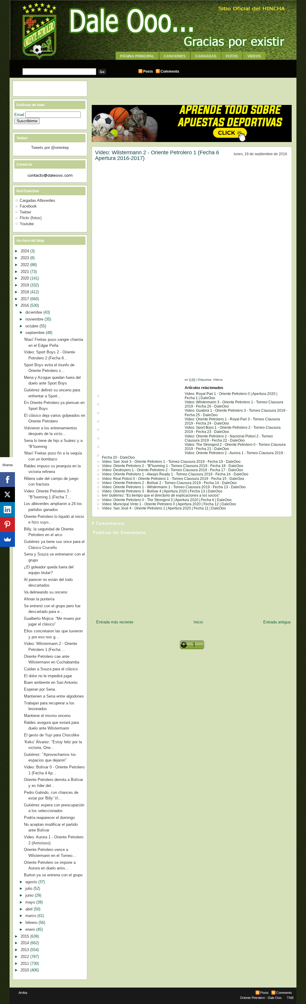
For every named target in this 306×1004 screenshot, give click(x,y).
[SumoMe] (7, 539)
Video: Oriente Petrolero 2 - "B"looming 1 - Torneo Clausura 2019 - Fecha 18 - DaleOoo (172, 466)
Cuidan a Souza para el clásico (51, 669)
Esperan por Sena (39, 689)
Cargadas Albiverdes (37, 200)
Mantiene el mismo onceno (47, 715)
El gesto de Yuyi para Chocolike (51, 735)
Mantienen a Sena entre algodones (54, 696)
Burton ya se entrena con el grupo (53, 875)
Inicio (198, 622)
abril (29, 909)
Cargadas (205, 56)
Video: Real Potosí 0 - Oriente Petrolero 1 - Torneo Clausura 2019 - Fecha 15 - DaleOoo (173, 479)
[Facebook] (7, 479)
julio (29, 888)
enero (30, 929)
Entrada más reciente (114, 622)
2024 (25, 251)
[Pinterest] (7, 524)
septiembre (35, 332)
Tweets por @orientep (50, 147)
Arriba (23, 992)
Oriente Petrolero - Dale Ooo (260, 998)
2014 (25, 943)
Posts (148, 71)
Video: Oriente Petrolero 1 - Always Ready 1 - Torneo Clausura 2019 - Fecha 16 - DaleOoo (175, 474)
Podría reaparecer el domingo (49, 817)
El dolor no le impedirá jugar (48, 676)
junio (30, 895)
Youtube (27, 224)
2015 (25, 936)
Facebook (28, 206)
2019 (25, 285)
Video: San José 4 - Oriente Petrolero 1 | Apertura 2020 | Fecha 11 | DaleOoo (164, 508)
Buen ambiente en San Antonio (50, 682)
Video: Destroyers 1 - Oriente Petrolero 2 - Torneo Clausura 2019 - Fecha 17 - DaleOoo (172, 470)
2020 (25, 278)
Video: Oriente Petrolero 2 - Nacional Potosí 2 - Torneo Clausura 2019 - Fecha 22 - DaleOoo (229, 438)
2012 (25, 956)
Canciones (175, 56)
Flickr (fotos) (31, 218)
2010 (25, 970)
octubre (32, 326)
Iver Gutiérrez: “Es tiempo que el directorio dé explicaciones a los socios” (161, 495)
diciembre (34, 312)
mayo (30, 902)
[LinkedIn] (7, 509)
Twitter (25, 212)
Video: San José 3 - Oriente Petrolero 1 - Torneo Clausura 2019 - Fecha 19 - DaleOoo (171, 462)
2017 (25, 299)
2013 (25, 949)
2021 (25, 271)
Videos (254, 56)
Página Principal (137, 56)
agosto (31, 882)
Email (19, 114)
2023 (25, 258)
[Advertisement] (153, 62)
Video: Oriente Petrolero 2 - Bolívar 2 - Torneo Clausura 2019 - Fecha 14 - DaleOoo (169, 483)
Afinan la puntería (39, 599)
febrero (32, 922)
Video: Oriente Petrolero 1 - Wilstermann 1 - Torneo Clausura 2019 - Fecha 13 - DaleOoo (174, 487)
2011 (25, 963)
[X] (7, 494)
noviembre (35, 319)
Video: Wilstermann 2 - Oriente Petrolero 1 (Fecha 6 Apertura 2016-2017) (157, 155)
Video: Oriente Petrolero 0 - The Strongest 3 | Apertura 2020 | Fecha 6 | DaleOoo (167, 500)
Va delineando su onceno (45, 592)
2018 (25, 292)
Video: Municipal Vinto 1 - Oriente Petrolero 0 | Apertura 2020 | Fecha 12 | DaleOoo (169, 504)
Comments (169, 71)
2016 (25, 305)
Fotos (232, 56)
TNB (290, 998)
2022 (25, 265)
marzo (31, 915)
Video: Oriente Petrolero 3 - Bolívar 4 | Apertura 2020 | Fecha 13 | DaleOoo (162, 491)
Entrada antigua (276, 622)
